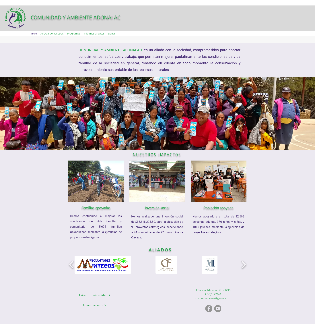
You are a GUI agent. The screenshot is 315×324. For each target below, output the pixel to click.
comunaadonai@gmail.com (213, 298)
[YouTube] (217, 308)
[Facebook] (208, 308)
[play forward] (244, 264)
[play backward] (71, 264)
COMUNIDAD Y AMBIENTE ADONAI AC (75, 17)
